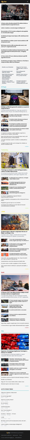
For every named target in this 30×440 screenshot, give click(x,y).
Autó (2, 272)
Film (2, 331)
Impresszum (15, 435)
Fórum (20, 435)
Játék (3, 211)
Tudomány (4, 150)
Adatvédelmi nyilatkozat (6, 435)
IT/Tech (3, 87)
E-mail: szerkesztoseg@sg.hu (7, 437)
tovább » (27, 146)
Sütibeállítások (18, 437)
